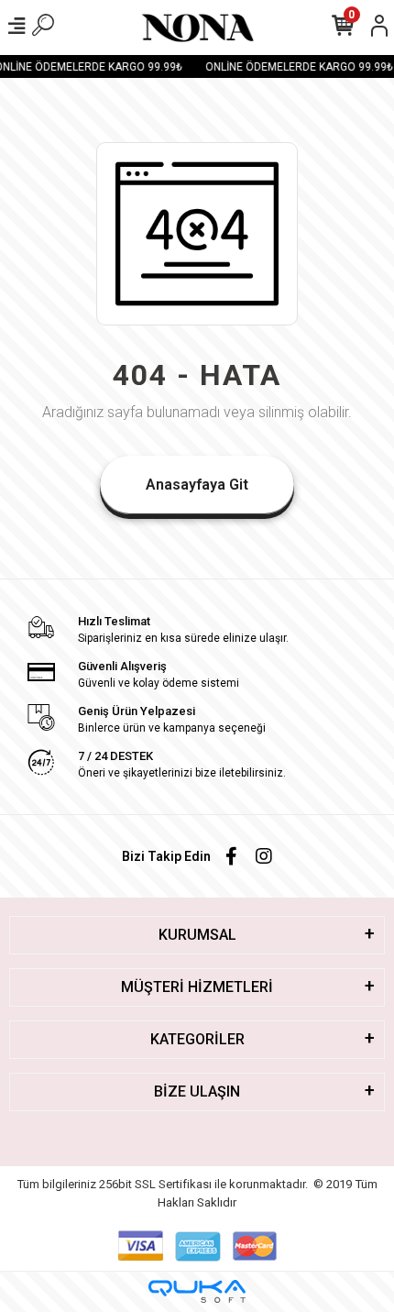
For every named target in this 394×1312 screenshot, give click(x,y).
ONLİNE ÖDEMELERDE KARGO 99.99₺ (297, 67)
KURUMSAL (197, 934)
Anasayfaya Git (197, 484)
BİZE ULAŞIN (197, 1091)
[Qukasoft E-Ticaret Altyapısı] (197, 1291)
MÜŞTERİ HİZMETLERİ (197, 987)
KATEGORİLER (197, 1039)
